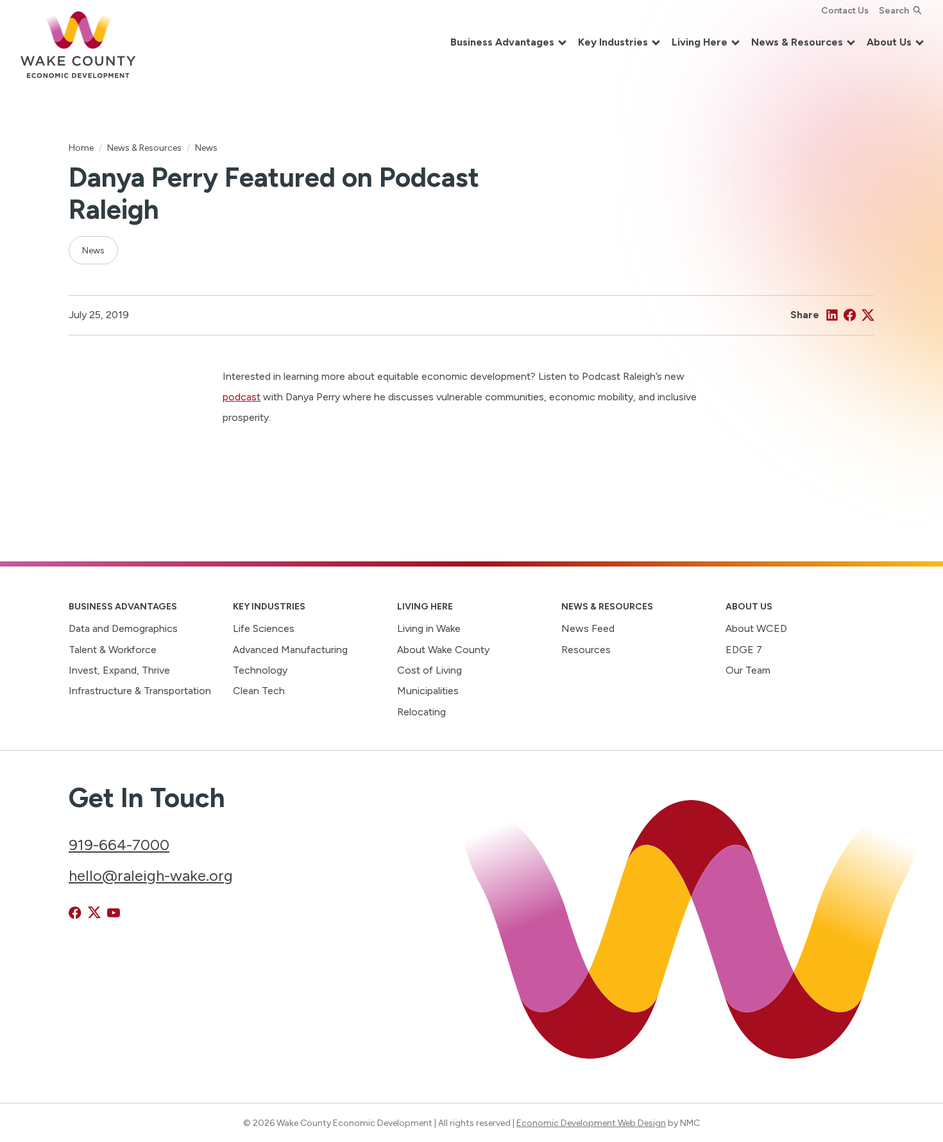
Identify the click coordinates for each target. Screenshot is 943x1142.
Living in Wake (429, 628)
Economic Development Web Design (591, 1123)
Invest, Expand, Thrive (119, 670)
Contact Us (845, 10)
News (206, 147)
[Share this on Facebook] (850, 315)
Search (894, 10)
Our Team (748, 670)
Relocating (421, 712)
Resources (586, 649)
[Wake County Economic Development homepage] (78, 43)
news (93, 250)
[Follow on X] (94, 913)
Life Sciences (263, 628)
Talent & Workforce (113, 649)
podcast (241, 397)
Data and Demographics (123, 628)
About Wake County (443, 649)
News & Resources (144, 147)
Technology (260, 670)
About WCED (756, 628)
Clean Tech (259, 691)
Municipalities (428, 691)
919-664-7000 (119, 844)
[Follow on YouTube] (113, 913)
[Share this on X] (868, 315)
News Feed (588, 628)
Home (81, 147)
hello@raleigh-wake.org (151, 875)
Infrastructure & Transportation (140, 691)
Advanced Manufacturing (290, 649)
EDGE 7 (744, 649)
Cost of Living (429, 670)
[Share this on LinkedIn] (832, 315)
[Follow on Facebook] (75, 913)
